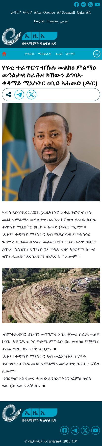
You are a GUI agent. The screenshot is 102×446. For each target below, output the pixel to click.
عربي (64, 21)
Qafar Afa (84, 12)
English (39, 21)
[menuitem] (29, 54)
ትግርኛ (27, 12)
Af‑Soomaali (66, 12)
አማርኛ (16, 12)
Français (52, 21)
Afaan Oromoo (44, 12)
